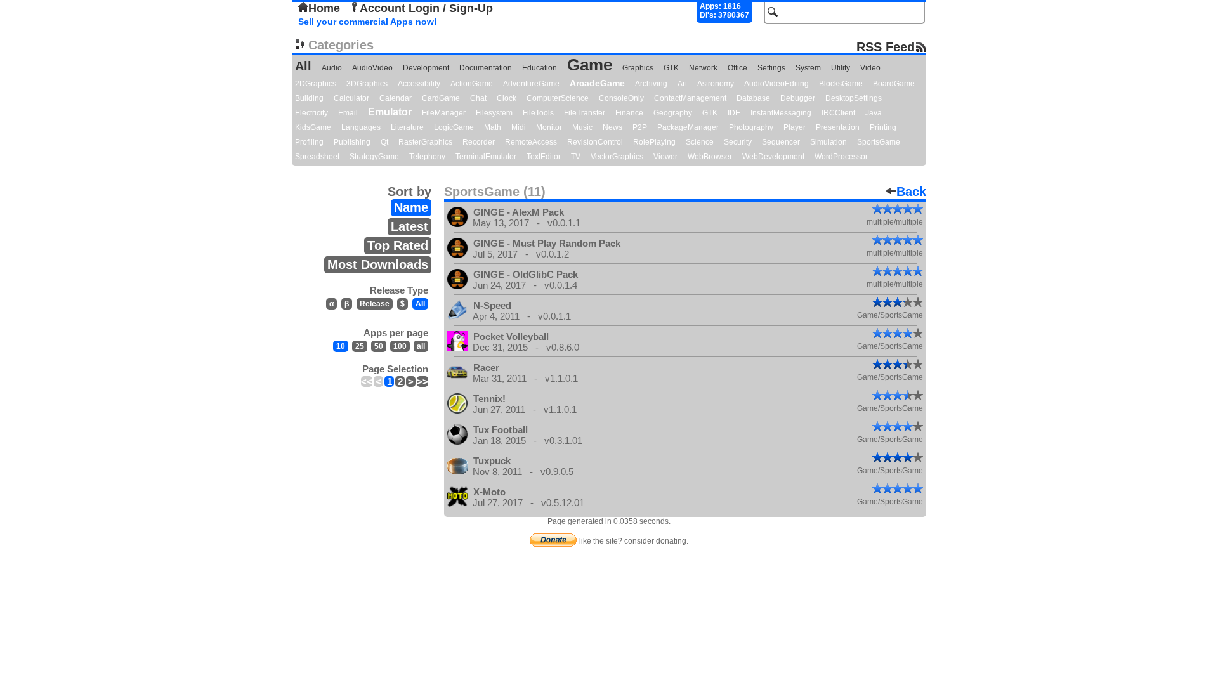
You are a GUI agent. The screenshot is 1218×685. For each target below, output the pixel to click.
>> (422, 381)
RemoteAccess (531, 142)
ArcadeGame (597, 83)
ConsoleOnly (621, 98)
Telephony (427, 156)
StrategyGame (374, 156)
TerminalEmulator (485, 156)
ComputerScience (558, 98)
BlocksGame (841, 83)
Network (703, 67)
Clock (506, 98)
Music (582, 127)
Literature (407, 127)
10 (340, 346)
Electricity (311, 112)
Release (375, 303)
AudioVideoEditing (776, 83)
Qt (384, 142)
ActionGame (471, 83)
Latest (409, 226)
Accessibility (419, 83)
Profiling (309, 142)
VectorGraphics (617, 156)
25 (359, 346)
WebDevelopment (773, 156)
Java (873, 112)
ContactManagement (690, 98)
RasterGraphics (425, 142)
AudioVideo (372, 67)
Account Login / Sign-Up (426, 8)
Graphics (637, 67)
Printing (883, 127)
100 (400, 346)
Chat (478, 98)
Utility (840, 67)
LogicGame (454, 127)
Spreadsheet (317, 156)
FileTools (538, 112)
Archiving (651, 83)
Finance (629, 112)
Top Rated (397, 245)
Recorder (478, 142)
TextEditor (544, 156)
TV (575, 156)
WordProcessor (841, 156)
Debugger (797, 98)
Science (700, 142)
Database (753, 98)
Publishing (352, 142)
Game (589, 64)
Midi (518, 127)
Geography (672, 112)
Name (411, 207)
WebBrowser (710, 156)
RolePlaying (654, 142)
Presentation (838, 127)
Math (492, 127)
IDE (734, 112)
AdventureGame (531, 83)
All (303, 66)
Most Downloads (377, 264)
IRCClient (838, 112)
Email (348, 112)
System (808, 67)
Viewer (665, 156)
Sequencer (781, 142)
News (612, 127)
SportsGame (878, 142)
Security (738, 142)
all (421, 346)
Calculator (351, 98)
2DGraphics (315, 83)
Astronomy (715, 83)
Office (737, 67)
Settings (771, 67)
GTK (671, 67)
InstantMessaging (780, 112)
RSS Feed (885, 46)
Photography (751, 127)
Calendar (395, 98)
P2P (639, 127)
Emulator (390, 112)
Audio (332, 67)
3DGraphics (367, 83)
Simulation (828, 142)
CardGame (441, 98)
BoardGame (894, 83)
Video (870, 67)
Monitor (549, 127)
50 (378, 346)
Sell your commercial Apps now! (367, 21)
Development (426, 67)
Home (324, 8)
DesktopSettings (853, 98)
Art (682, 83)
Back (911, 192)
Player (794, 127)
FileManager (444, 112)
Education (539, 67)
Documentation (485, 67)
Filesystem (494, 112)
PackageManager (688, 127)
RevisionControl (595, 142)
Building (309, 98)
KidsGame (313, 127)
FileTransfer (584, 112)
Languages (361, 127)
